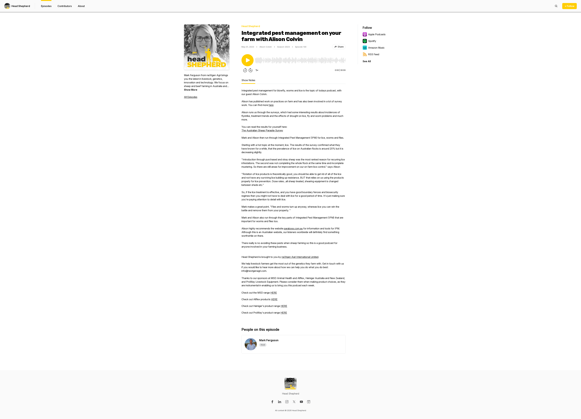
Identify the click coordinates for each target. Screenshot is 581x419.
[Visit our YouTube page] (301, 401)
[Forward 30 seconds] (250, 70)
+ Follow (569, 6)
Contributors (64, 6)
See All (367, 61)
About (81, 6)
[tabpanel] (293, 203)
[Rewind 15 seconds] (245, 70)
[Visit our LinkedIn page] (279, 401)
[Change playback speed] (257, 70)
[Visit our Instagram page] (286, 401)
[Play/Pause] (247, 60)
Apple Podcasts (377, 34)
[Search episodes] (556, 6)
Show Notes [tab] (248, 80)
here (271, 105)
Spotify (372, 41)
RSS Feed (373, 54)
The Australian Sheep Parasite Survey (262, 130)
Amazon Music (376, 47)
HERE (273, 292)
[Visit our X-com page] (294, 401)
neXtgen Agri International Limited (300, 256)
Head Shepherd (20, 6)
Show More (190, 89)
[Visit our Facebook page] (272, 401)
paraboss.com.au (293, 228)
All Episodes (190, 97)
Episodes (46, 6)
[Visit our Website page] (308, 401)
